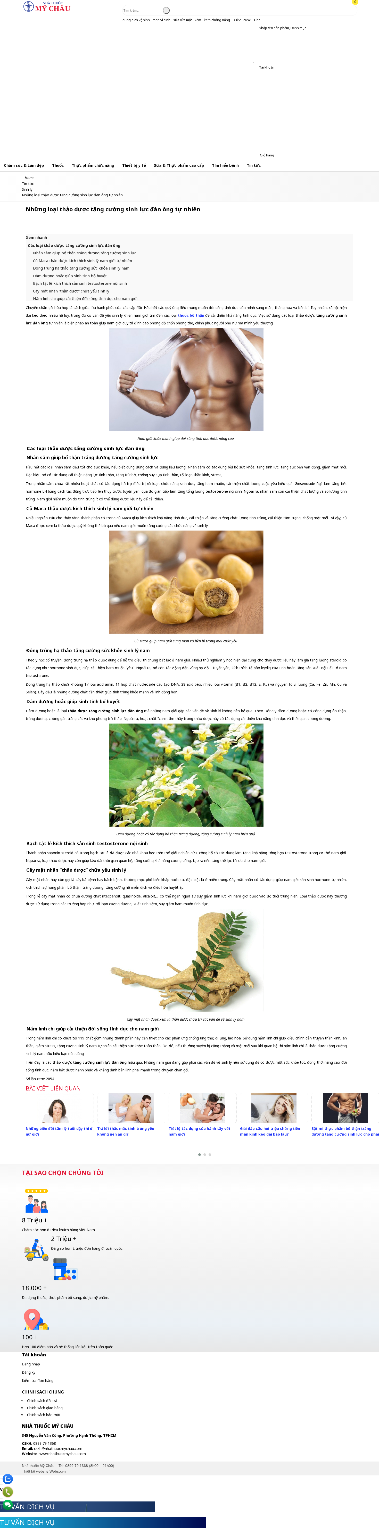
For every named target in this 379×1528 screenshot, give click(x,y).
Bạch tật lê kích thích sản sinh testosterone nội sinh (80, 283)
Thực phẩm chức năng (93, 165)
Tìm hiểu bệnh (225, 165)
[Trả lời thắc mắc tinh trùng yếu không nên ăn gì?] (131, 1108)
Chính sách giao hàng (45, 1407)
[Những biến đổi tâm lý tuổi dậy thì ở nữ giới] (59, 1108)
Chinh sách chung (43, 1392)
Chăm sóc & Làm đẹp (24, 165)
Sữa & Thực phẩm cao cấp (179, 165)
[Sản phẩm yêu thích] (255, 60)
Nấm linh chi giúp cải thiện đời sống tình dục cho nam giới (85, 298)
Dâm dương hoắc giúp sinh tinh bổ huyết (70, 275)
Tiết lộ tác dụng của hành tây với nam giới (199, 1131)
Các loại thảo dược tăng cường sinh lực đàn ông (74, 245)
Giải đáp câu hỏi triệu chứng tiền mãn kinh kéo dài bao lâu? (270, 1131)
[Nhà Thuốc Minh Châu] (47, 11)
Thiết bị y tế (134, 165)
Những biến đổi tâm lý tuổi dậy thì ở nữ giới (59, 1131)
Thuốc (58, 165)
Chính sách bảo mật (44, 1414)
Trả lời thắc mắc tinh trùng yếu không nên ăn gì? (125, 1131)
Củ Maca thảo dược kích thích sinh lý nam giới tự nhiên (82, 260)
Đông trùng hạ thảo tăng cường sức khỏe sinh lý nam (81, 268)
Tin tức (254, 165)
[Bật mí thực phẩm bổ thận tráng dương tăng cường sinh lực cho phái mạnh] (345, 1108)
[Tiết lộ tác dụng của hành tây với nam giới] (202, 1108)
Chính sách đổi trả (42, 1400)
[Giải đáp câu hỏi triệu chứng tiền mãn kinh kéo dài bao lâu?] (273, 1108)
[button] (255, 28)
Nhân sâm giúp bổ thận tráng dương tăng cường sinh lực (84, 252)
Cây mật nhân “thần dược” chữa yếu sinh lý (71, 290)
